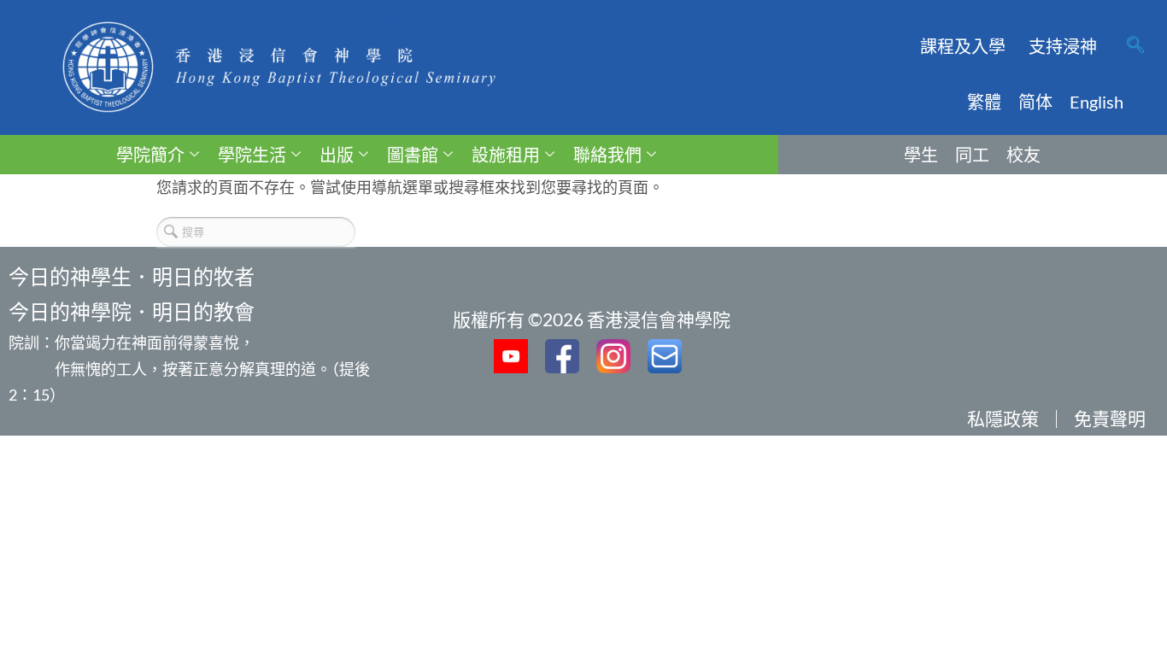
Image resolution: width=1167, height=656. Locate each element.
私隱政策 (1003, 418)
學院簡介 (150, 154)
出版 (337, 154)
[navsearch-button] (1135, 46)
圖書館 (412, 154)
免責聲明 (1110, 418)
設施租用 (506, 154)
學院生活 (252, 154)
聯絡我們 (607, 154)
